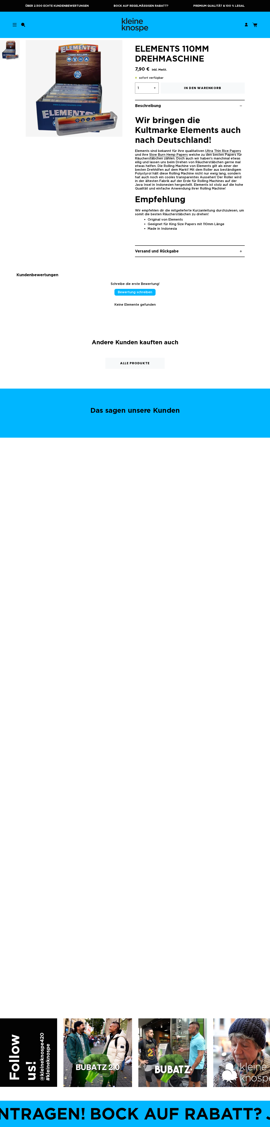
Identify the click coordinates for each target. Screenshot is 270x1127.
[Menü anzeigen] (15, 25)
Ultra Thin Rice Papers (223, 151)
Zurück (26, 88)
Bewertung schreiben (135, 292)
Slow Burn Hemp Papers (168, 155)
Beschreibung (148, 105)
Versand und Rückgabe (157, 251)
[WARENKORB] (255, 25)
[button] (23, 25)
